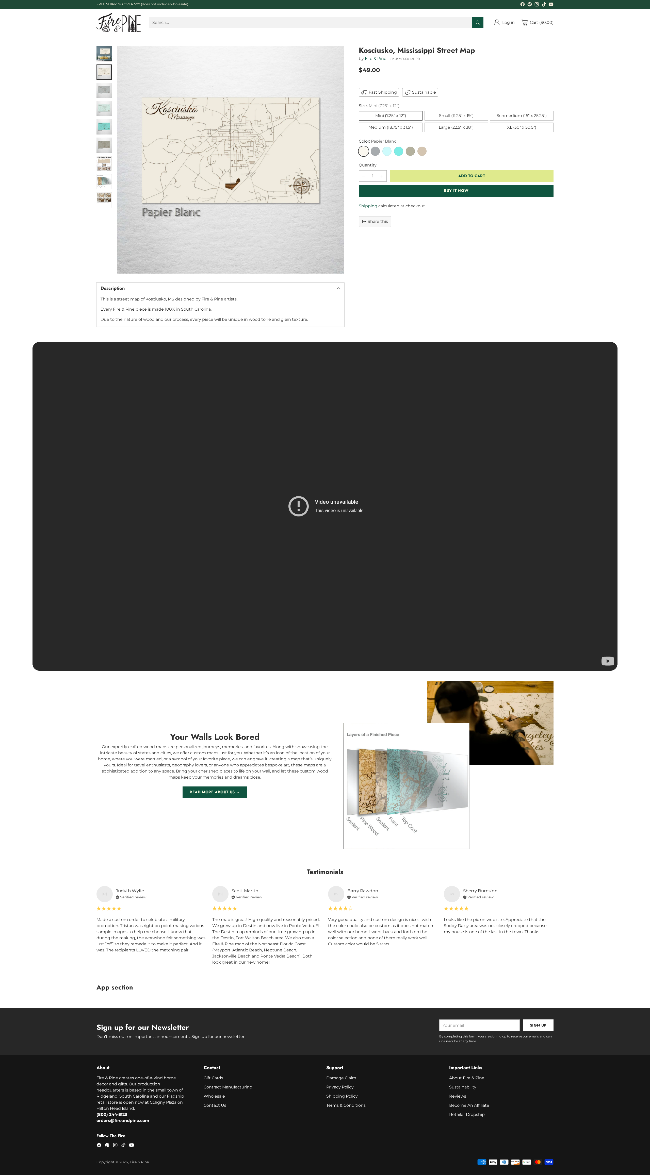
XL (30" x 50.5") (521, 127)
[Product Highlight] (325, 506)
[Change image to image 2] (104, 72)
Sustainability (462, 1087)
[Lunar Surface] (375, 151)
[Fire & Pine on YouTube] (551, 5)
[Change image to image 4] (104, 108)
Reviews (457, 1096)
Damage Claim (341, 1078)
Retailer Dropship (467, 1114)
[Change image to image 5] (104, 127)
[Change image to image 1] (104, 53)
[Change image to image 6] (104, 145)
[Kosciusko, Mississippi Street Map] (230, 160)
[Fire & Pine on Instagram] (536, 5)
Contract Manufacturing (228, 1087)
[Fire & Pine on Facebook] (522, 5)
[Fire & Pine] (118, 22)
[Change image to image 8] (104, 181)
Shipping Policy (342, 1096)
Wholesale (214, 1096)
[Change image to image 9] (104, 200)
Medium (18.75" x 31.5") (390, 127)
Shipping (368, 206)
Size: (379, 105)
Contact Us (215, 1105)
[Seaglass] (387, 151)
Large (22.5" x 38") (456, 127)
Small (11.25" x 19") (456, 115)
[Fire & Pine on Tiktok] (543, 5)
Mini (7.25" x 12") (390, 115)
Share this (378, 221)
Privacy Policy (340, 1087)
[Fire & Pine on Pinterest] (529, 5)
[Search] (477, 22)
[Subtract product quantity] (363, 176)
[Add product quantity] (381, 176)
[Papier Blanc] (363, 151)
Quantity (368, 165)
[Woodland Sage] (410, 151)
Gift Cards (213, 1078)
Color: (377, 141)
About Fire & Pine (466, 1078)
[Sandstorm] (422, 151)
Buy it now (456, 191)
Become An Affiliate (469, 1105)
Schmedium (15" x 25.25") (522, 115)
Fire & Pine (375, 58)
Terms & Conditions (346, 1105)
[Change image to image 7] (104, 163)
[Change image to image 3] (104, 90)
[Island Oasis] (398, 151)
